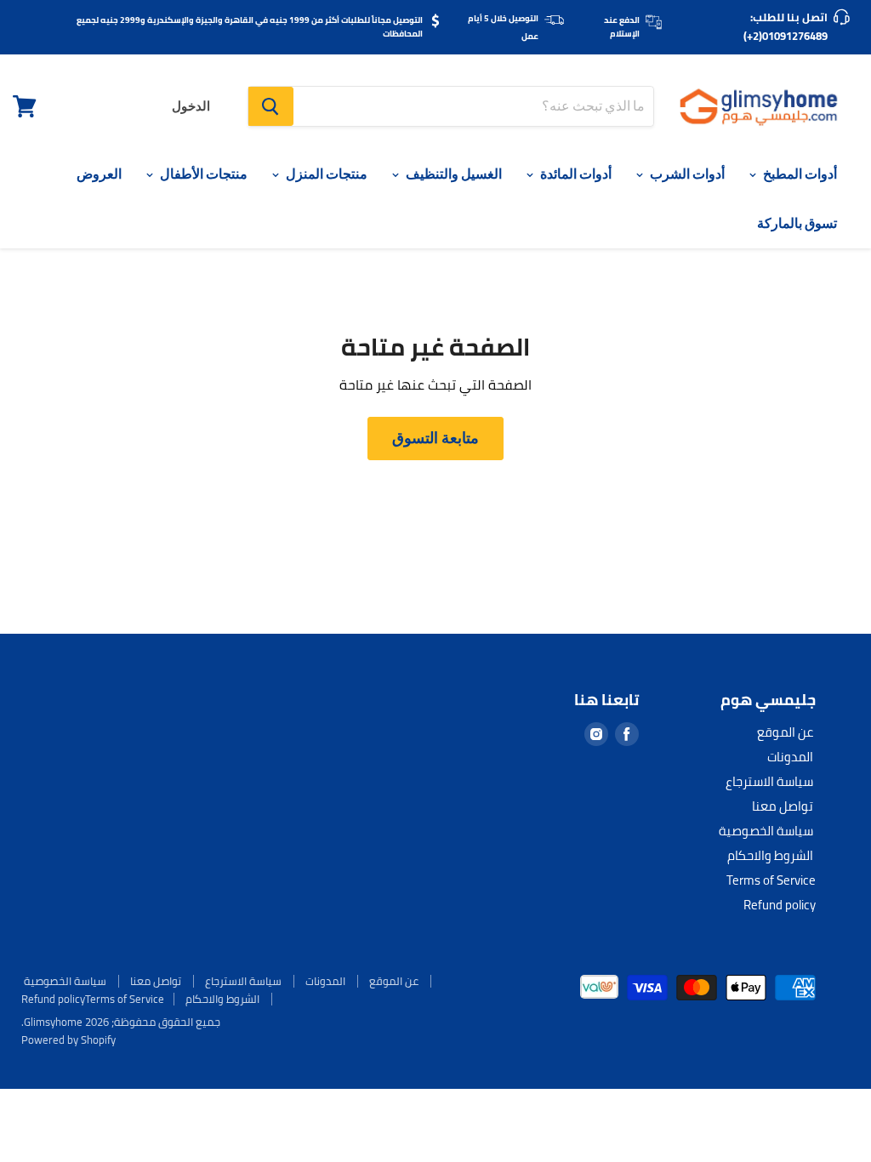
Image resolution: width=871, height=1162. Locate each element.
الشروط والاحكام (770, 855)
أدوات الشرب (686, 174)
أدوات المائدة (575, 174)
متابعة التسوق (435, 438)
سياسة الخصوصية (766, 830)
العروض (99, 174)
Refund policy (779, 904)
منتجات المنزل (325, 174)
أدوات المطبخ (798, 174)
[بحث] (270, 106)
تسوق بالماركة (797, 223)
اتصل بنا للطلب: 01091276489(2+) (785, 26)
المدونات (790, 756)
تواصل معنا (782, 806)
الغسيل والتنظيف (452, 174)
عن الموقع (785, 732)
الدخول (191, 106)
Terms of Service (771, 880)
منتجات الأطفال (202, 174)
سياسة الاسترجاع (769, 781)
